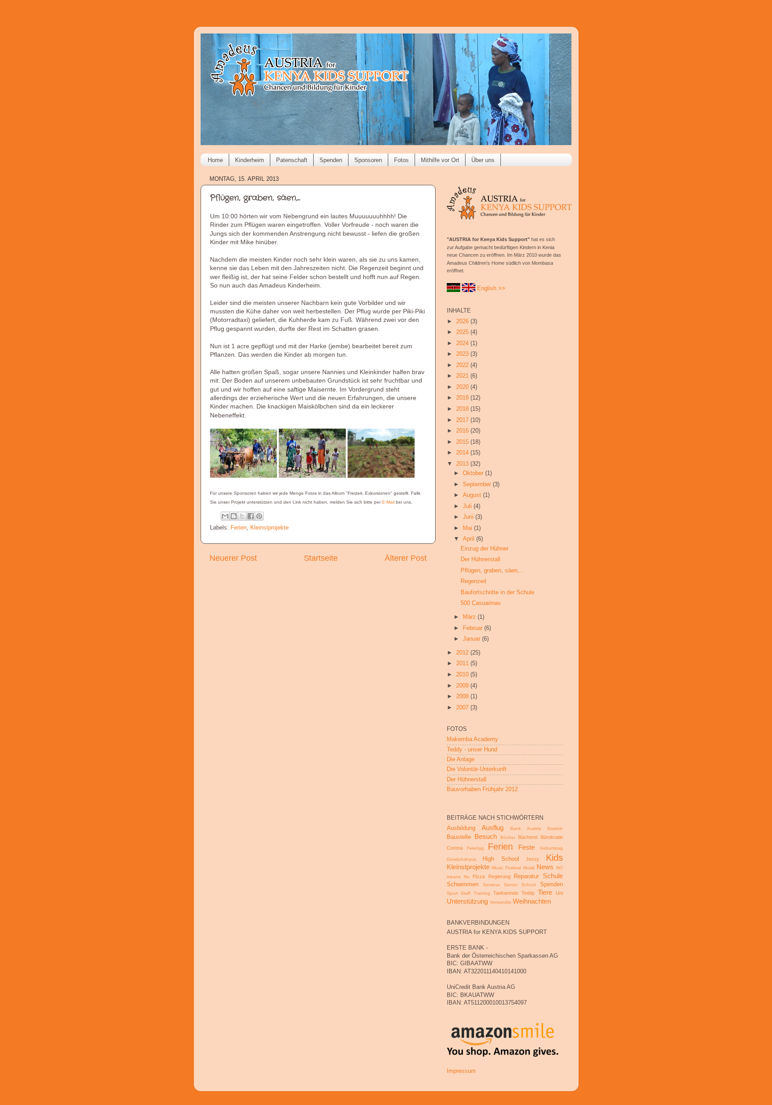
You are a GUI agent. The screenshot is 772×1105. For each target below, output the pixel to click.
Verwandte (501, 902)
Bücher (507, 837)
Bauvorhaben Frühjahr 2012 (482, 789)
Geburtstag (551, 848)
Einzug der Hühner (484, 549)
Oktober (474, 473)
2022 (463, 365)
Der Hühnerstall (480, 559)
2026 (463, 321)
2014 (463, 453)
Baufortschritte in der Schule (497, 592)
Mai (468, 528)
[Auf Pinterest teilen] (259, 516)
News (545, 867)
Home (215, 160)
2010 (463, 674)
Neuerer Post (233, 558)
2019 (463, 398)
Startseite (321, 558)
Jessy (532, 859)
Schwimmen (462, 884)
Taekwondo (505, 893)
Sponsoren (368, 160)
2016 (463, 431)
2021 (463, 376)
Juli (468, 506)
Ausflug (492, 827)
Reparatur (526, 876)
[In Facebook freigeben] (250, 516)
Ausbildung (461, 828)
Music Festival (506, 867)
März (470, 617)
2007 (463, 708)
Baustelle (459, 837)
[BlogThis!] (233, 516)
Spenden (330, 160)
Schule (553, 876)
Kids (554, 858)
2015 (463, 442)
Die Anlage (460, 759)
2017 (463, 420)
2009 (463, 686)
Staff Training (475, 893)
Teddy (528, 893)
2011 (463, 663)
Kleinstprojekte (269, 528)
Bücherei (527, 837)
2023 (463, 354)
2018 (463, 409)
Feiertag (475, 848)
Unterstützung (467, 901)
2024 (463, 343)
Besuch (485, 836)
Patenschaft (291, 160)
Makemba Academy (472, 739)
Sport (452, 893)
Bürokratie (552, 837)
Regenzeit (474, 581)
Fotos (401, 160)
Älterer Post (406, 558)
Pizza (479, 876)
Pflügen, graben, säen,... (492, 570)
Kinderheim (249, 160)
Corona (455, 848)
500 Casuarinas (481, 603)
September (478, 484)
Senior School (520, 884)
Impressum (461, 1071)
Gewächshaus (461, 859)
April (469, 539)
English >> (491, 288)
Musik (529, 867)
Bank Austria (525, 828)
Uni (559, 893)
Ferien (239, 528)
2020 (463, 387)
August (473, 495)
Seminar (491, 884)
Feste (526, 847)
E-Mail (388, 502)
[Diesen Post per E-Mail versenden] (225, 516)
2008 (463, 696)
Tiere (545, 892)
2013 (463, 464)
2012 (463, 653)
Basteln (555, 828)
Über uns (483, 160)
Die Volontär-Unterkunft (477, 769)
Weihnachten (532, 901)
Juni (469, 517)
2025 (463, 332)
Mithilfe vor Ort (440, 160)
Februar (473, 628)
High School (500, 859)
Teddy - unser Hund (472, 749)
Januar (472, 639)
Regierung (499, 876)
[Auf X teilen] (242, 516)
